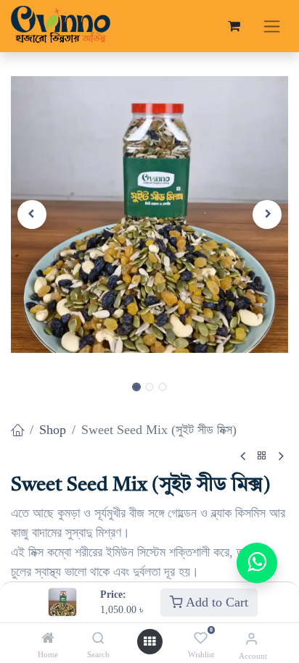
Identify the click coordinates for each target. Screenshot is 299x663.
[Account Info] (251, 638)
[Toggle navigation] (271, 26)
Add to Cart (215, 602)
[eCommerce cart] (234, 26)
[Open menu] (149, 641)
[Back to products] (262, 456)
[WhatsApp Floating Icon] (256, 563)
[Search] (98, 638)
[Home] (47, 638)
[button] (31, 214)
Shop (52, 429)
